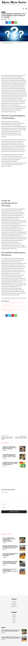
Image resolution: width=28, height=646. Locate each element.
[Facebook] (6, 22)
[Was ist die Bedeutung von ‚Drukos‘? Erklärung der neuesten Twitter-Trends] (22, 457)
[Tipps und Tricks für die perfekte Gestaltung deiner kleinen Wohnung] (22, 449)
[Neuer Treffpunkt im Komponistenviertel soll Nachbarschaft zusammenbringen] (22, 540)
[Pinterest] (12, 22)
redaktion (5, 19)
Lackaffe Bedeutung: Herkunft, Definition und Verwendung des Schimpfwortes (11, 463)
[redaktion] (2, 19)
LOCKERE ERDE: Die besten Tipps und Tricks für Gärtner (21, 438)
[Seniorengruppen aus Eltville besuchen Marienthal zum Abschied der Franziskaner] (22, 564)
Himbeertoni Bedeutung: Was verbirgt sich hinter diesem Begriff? (7, 438)
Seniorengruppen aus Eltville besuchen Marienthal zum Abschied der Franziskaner (10, 562)
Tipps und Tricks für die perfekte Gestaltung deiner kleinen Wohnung (10, 448)
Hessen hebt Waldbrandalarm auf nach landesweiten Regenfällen (10, 554)
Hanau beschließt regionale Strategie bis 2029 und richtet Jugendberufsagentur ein (10, 547)
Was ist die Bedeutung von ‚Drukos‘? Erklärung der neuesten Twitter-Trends (9, 455)
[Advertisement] (14, 59)
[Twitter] (9, 22)
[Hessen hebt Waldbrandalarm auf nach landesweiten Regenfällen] (22, 556)
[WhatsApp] (15, 22)
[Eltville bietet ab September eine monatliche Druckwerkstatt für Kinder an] (22, 571)
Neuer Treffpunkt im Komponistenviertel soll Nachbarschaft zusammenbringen (9, 539)
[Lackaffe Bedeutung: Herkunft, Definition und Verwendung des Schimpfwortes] (22, 465)
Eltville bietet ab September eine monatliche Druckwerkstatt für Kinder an (10, 570)
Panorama (3, 12)
